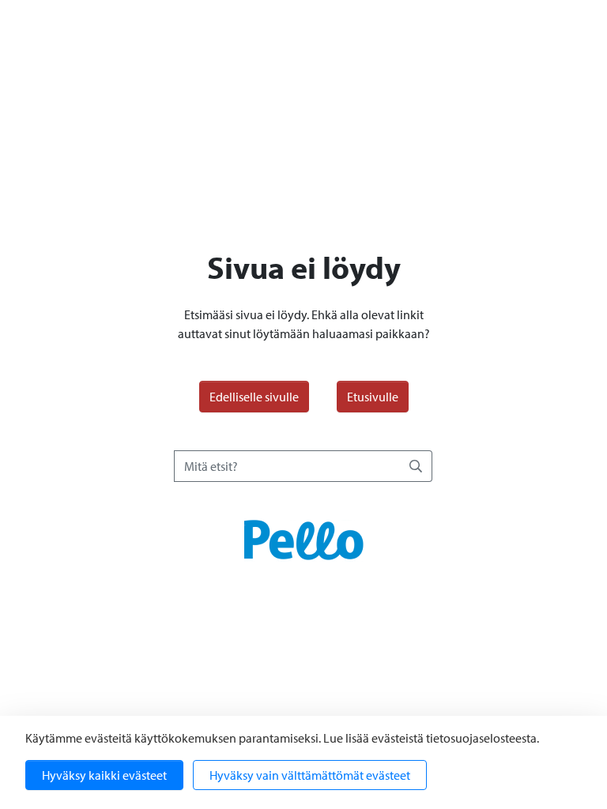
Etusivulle (372, 396)
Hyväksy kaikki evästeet (104, 775)
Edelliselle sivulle (254, 396)
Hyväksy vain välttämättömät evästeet (309, 775)
